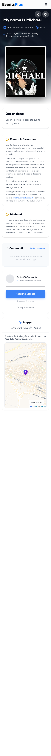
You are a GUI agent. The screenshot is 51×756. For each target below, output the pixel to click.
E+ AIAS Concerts (26, 277)
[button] (25, 372)
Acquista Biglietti (25, 293)
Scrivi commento (37, 248)
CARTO (43, 406)
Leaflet (34, 406)
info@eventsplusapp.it (23, 198)
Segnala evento (27, 307)
